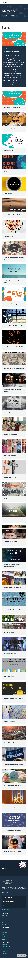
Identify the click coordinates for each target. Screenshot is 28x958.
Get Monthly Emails (8, 15)
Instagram (4, 924)
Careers (3, 939)
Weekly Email (5, 915)
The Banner (4, 944)
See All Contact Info (6, 909)
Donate (3, 934)
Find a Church (5, 930)
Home (3, 6)
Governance (4, 953)
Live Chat (7, 906)
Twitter (3, 922)
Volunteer (4, 936)
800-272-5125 (8, 897)
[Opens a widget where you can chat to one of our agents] (22, 955)
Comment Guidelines (6, 949)
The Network (5, 917)
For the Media (5, 951)
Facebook (4, 920)
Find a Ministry (5, 932)
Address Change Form (7, 946)
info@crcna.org (9, 901)
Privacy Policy (5, 892)
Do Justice (8, 6)
